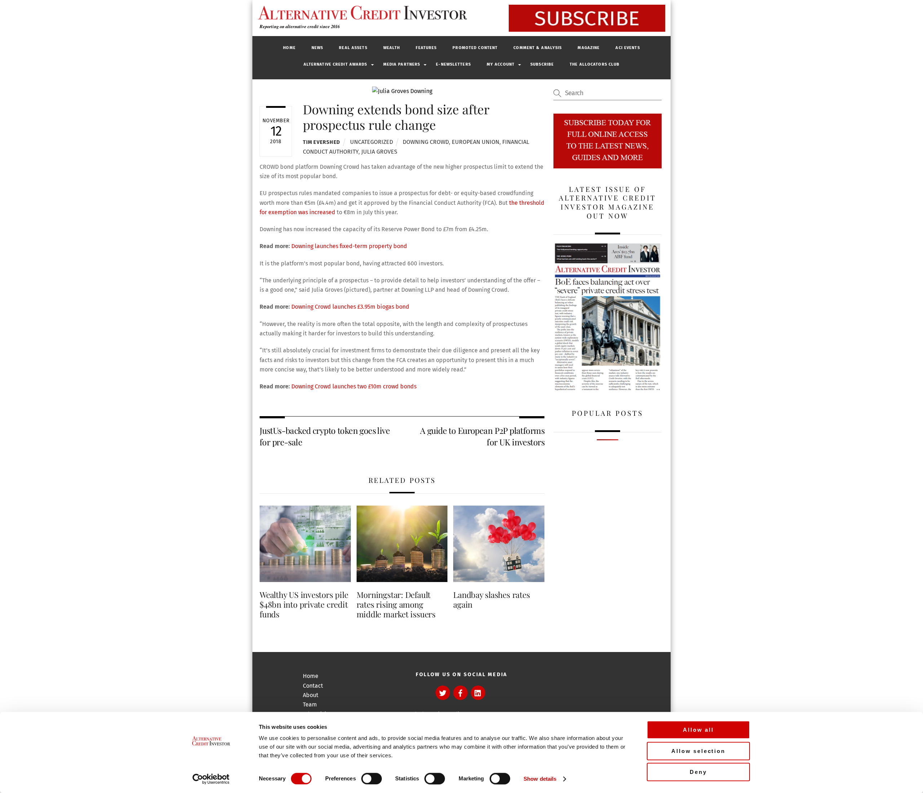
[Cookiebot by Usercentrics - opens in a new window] (211, 779)
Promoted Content (475, 47)
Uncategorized (371, 141)
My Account (501, 64)
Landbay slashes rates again (491, 599)
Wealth (391, 47)
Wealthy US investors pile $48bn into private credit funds (304, 604)
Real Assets (353, 47)
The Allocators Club (594, 64)
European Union (475, 141)
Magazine (589, 47)
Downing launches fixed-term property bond (349, 246)
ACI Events (627, 47)
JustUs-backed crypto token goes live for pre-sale (325, 436)
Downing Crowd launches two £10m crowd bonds (353, 386)
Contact (313, 685)
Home (289, 47)
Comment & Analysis (537, 47)
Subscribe (542, 64)
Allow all (698, 730)
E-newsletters (453, 64)
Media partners (401, 64)
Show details (540, 779)
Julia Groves (379, 151)
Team (310, 704)
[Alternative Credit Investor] (360, 12)
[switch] (371, 778)
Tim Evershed (321, 142)
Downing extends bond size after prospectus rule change (396, 117)
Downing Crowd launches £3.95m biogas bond (350, 306)
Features (426, 47)
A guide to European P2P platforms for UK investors (482, 436)
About (310, 695)
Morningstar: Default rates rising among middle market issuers (396, 604)
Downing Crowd (426, 141)
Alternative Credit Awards (335, 64)
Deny (698, 772)
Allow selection (698, 751)
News (317, 47)
